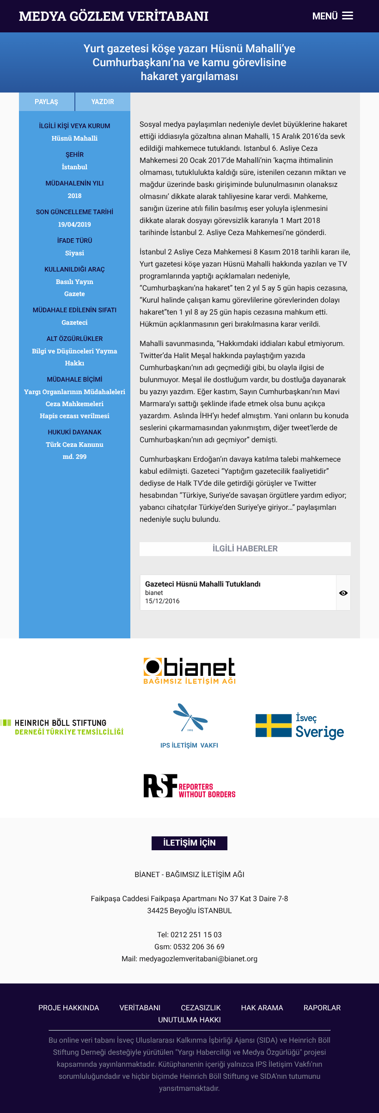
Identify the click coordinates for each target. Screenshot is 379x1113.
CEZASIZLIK (200, 1007)
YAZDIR (103, 101)
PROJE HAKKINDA (68, 1007)
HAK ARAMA (262, 1007)
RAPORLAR (322, 1007)
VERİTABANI (139, 1007)
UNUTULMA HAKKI (189, 1019)
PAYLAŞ (46, 101)
